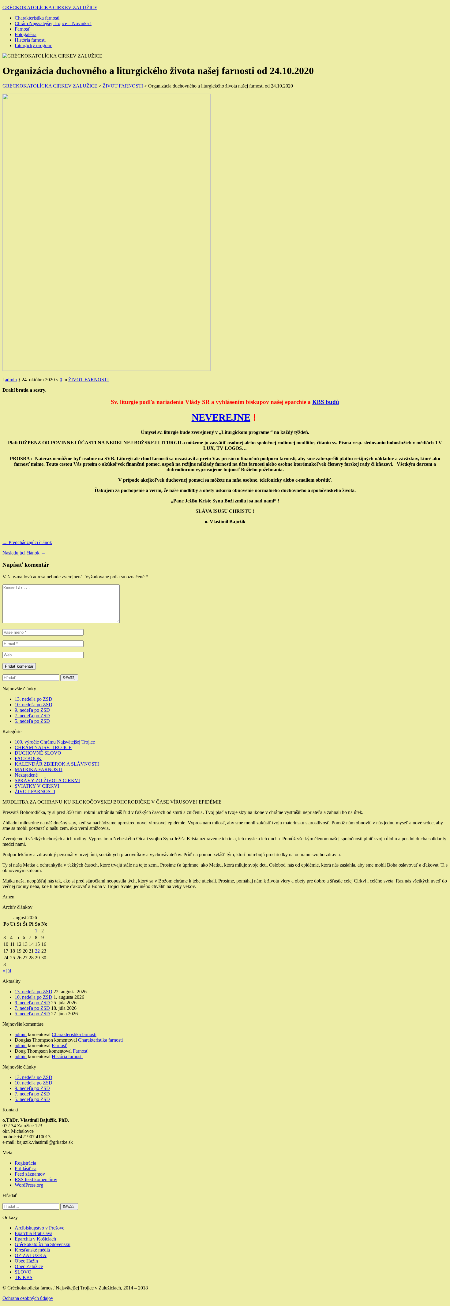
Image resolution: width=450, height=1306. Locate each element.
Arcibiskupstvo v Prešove (39, 1227)
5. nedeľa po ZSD (32, 721)
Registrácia (25, 1163)
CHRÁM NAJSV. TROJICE (43, 747)
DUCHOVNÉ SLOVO (38, 753)
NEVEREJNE (221, 417)
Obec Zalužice (29, 1266)
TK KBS (23, 1277)
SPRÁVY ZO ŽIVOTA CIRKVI (47, 780)
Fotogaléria (25, 34)
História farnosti (30, 40)
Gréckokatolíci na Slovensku (42, 1244)
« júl (6, 970)
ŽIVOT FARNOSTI (88, 379)
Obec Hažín (26, 1260)
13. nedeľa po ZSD (33, 699)
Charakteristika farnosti (37, 18)
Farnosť (22, 29)
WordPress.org (29, 1185)
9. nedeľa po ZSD (32, 710)
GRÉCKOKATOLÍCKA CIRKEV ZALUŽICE (49, 7)
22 (37, 950)
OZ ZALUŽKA (31, 1255)
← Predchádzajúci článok (27, 542)
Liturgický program (33, 45)
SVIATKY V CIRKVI (37, 786)
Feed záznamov (30, 1174)
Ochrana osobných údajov (27, 1298)
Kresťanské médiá (32, 1249)
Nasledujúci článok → (24, 552)
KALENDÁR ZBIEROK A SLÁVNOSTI (57, 764)
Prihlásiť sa (25, 1168)
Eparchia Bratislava (33, 1233)
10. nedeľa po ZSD (33, 704)
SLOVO (23, 1271)
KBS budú (325, 402)
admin (11, 379)
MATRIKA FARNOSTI (38, 769)
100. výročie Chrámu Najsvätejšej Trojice (55, 741)
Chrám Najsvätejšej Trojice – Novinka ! (53, 23)
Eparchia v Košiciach (35, 1238)
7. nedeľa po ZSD (32, 715)
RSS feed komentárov (36, 1179)
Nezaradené (26, 775)
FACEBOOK (28, 758)
